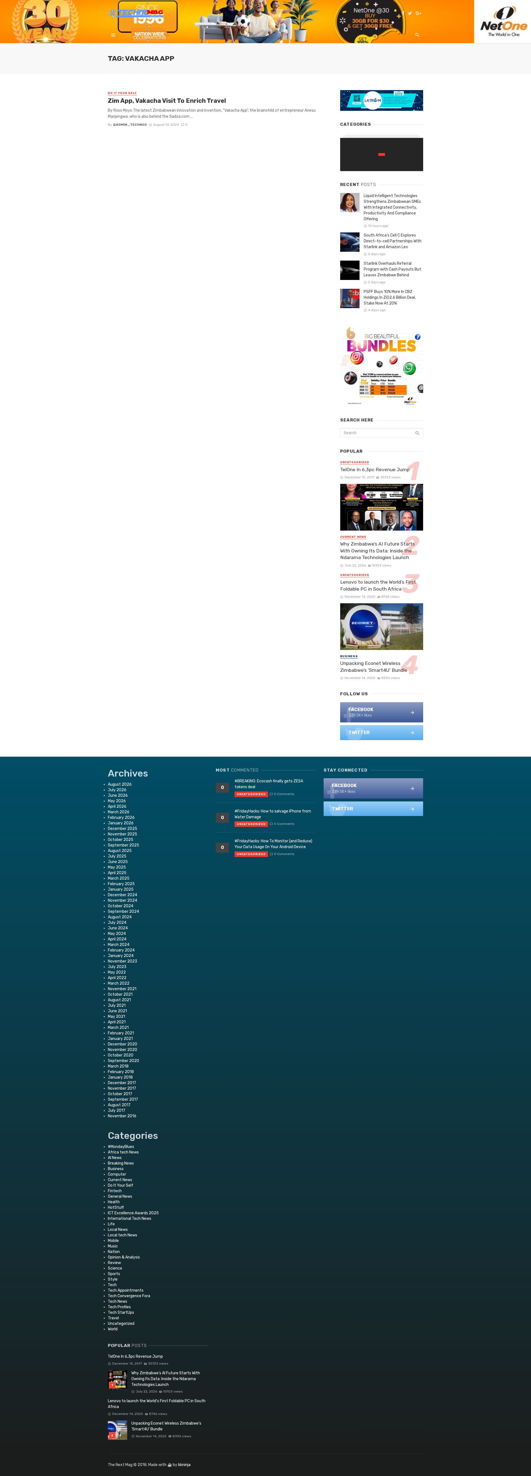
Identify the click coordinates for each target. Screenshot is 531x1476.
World (113, 1329)
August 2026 (120, 784)
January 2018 (120, 1077)
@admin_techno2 (130, 125)
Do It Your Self (122, 93)
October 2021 (120, 994)
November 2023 (122, 961)
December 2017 (122, 1083)
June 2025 (118, 861)
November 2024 (122, 900)
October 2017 (120, 1094)
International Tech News (129, 1218)
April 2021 (117, 1022)
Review (114, 1262)
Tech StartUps (121, 1312)
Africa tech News (123, 1152)
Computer (117, 1174)
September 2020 (123, 1060)
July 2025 (117, 856)
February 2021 (121, 1033)
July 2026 (117, 790)
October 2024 (120, 906)
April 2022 (117, 978)
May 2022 (117, 972)
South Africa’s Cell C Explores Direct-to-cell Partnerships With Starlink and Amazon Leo (392, 241)
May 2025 (117, 867)
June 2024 (118, 928)
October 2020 (120, 1055)
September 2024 (123, 911)
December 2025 (122, 828)
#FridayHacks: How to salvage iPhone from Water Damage (273, 814)
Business (349, 656)
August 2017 (119, 1105)
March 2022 (118, 983)
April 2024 (117, 939)
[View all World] (381, 154)
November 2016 (122, 1116)
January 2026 (121, 823)
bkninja (184, 1464)
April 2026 (117, 806)
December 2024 (122, 895)
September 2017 (123, 1099)
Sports (114, 1273)
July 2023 (117, 966)
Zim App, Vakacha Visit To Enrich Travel (167, 100)
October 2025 (120, 839)
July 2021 (117, 1005)
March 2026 (118, 812)
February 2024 (121, 950)
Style (113, 1279)
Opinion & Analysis (124, 1257)
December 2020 (122, 1044)
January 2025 (121, 889)
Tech (112, 1285)
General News (120, 1196)
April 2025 (117, 873)
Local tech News (122, 1235)
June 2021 (117, 1011)
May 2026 (117, 801)
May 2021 (116, 1016)
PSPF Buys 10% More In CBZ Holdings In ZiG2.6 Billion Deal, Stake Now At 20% (390, 297)
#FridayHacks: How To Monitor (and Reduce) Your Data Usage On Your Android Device (273, 844)
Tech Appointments (126, 1290)
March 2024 (118, 944)
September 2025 (123, 845)
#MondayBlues (121, 1146)
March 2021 (118, 1027)
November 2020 (122, 1049)
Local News (118, 1229)
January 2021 (120, 1038)
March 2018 (118, 1066)
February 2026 (121, 817)
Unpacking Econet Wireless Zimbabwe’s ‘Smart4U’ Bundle (373, 666)
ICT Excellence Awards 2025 (133, 1213)
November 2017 (122, 1088)
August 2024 (120, 917)
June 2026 (118, 795)
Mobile (113, 1240)
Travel (113, 1318)
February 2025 (121, 884)
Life (111, 1224)
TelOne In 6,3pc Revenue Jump (375, 469)
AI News (115, 1157)
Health (114, 1202)
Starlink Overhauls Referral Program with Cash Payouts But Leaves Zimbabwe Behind (392, 269)
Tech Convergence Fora (129, 1296)
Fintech (115, 1191)
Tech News (117, 1301)
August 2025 (120, 850)
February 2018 (121, 1071)
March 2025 (118, 878)
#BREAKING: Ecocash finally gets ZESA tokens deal (269, 784)
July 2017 (116, 1110)
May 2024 (117, 933)
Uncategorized (354, 462)
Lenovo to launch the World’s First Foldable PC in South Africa (378, 585)
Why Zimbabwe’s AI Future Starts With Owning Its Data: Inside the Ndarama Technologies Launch (377, 550)
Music (113, 1246)
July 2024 (117, 922)
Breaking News (121, 1163)
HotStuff (116, 1207)
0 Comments (284, 794)
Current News (353, 537)
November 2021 (122, 989)
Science (115, 1268)
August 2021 (119, 1000)
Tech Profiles (119, 1307)
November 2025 (122, 834)
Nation (114, 1251)
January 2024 (121, 955)
